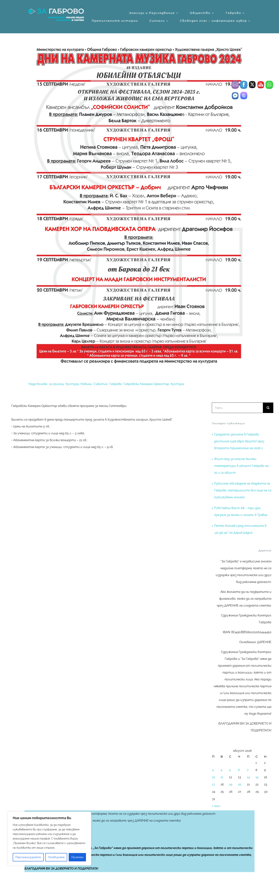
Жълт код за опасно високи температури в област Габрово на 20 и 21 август (241, 465)
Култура (72, 384)
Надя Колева (37, 384)
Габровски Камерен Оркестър (146, 384)
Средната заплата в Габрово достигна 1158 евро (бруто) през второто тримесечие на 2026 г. (239, 441)
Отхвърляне (56, 857)
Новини (86, 384)
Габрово (115, 384)
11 (222, 777)
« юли (216, 806)
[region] (49, 838)
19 (230, 784)
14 (248, 777)
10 (213, 777)
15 (257, 777)
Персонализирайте (28, 857)
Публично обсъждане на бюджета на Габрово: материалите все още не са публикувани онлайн (242, 490)
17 (213, 784)
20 (239, 784)
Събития (100, 384)
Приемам (77, 857)
